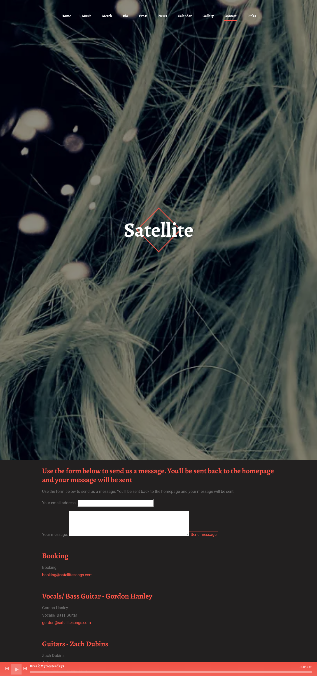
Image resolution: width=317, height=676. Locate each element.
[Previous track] (7, 668)
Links (251, 15)
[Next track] (25, 668)
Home (66, 15)
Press (143, 15)
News (162, 15)
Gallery (208, 15)
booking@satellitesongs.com (67, 575)
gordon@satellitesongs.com (66, 622)
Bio (125, 15)
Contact (231, 15)
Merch (107, 15)
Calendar (185, 15)
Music (86, 15)
